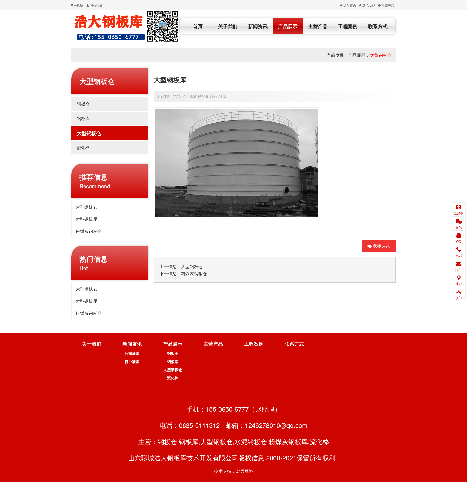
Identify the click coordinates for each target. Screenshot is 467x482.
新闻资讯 (258, 26)
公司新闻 (132, 353)
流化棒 (83, 147)
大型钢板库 (86, 219)
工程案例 (348, 26)
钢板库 (83, 118)
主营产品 (318, 26)
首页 (198, 26)
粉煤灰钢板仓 (89, 231)
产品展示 (288, 26)
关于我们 (228, 26)
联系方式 (378, 26)
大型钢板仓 (381, 55)
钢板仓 (83, 104)
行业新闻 (132, 361)
